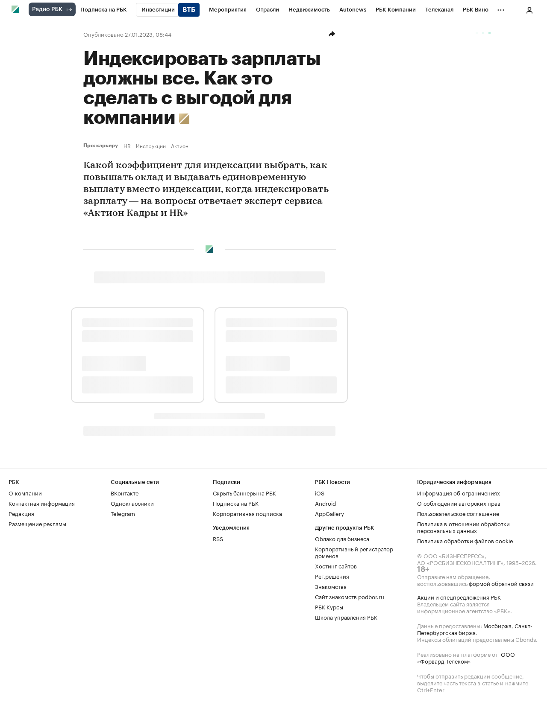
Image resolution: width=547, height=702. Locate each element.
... (501, 8)
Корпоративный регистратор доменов (354, 551)
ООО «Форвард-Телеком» (466, 657)
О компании (25, 492)
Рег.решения (332, 575)
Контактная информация (42, 502)
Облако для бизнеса (342, 538)
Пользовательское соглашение (458, 513)
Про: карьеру (101, 145)
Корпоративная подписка (247, 513)
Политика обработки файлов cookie (465, 540)
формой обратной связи (501, 583)
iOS (319, 492)
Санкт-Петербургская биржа (474, 628)
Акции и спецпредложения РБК (459, 596)
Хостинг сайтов (336, 565)
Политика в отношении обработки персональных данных (463, 526)
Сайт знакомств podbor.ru (349, 596)
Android (325, 502)
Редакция (21, 513)
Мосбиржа (497, 625)
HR (127, 145)
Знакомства (331, 586)
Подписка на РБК (236, 502)
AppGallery (329, 513)
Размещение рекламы (37, 523)
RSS (218, 538)
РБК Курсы (329, 606)
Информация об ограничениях (458, 492)
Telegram (123, 513)
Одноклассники (132, 502)
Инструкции (151, 145)
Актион (179, 145)
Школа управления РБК (346, 616)
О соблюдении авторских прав (458, 502)
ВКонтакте (124, 492)
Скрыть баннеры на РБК (244, 492)
